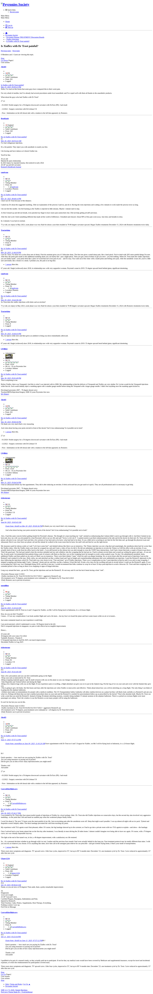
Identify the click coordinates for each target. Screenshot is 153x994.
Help (7, 984)
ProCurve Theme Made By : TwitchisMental (16, 992)
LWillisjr (4, 349)
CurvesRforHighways (9, 789)
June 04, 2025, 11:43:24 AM (11, 608)
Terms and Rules (16, 984)
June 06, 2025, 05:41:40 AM (11, 672)
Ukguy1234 (5, 859)
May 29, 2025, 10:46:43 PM (11, 334)
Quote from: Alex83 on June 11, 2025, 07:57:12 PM (23, 940)
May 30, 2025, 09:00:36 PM (11, 422)
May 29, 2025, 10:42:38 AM (11, 300)
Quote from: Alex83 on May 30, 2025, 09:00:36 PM (23, 526)
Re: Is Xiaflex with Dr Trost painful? (14, 137)
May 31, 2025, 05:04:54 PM (11, 483)
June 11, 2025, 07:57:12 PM (11, 740)
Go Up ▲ (26, 984)
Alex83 (3, 67)
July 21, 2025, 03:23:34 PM (11, 937)
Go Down (4, 60)
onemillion (5, 586)
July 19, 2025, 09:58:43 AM (11, 885)
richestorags (5, 498)
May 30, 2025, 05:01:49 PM (11, 378)
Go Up (3, 974)
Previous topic (6, 51)
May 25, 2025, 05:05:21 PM (11, 87)
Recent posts (14, 12)
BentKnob (5, 118)
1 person (8, 264)
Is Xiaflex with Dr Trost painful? (12, 85)
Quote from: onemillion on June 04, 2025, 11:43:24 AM (25, 744)
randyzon (4, 172)
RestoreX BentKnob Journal (11, 167)
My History (5, 394)
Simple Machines (21, 990)
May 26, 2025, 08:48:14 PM (11, 199)
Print (2, 58)
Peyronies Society (11, 986)
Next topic (16, 51)
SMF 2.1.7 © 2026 (7, 990)
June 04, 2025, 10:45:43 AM (11, 522)
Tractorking (5, 230)
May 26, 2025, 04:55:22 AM (11, 141)
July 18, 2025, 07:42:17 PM (11, 813)
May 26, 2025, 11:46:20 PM (11, 253)
